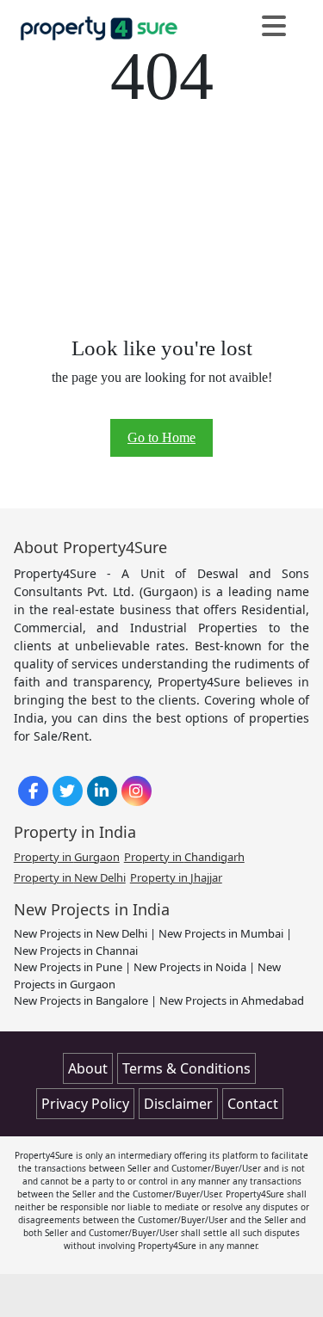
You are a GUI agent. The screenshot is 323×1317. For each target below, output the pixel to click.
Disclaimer (178, 1103)
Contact (252, 1103)
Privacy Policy (85, 1103)
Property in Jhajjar (176, 877)
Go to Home (161, 437)
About (88, 1068)
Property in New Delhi (70, 877)
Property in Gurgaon (67, 857)
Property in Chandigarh (184, 857)
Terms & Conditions (186, 1068)
